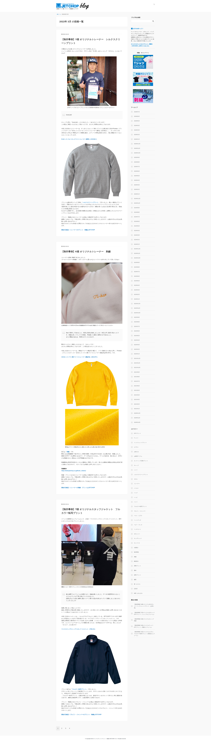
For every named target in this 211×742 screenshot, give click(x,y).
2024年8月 (137, 212)
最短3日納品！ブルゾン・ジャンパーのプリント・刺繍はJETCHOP (81, 714)
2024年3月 (137, 235)
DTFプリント (137, 433)
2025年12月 (137, 143)
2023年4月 (137, 285)
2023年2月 (137, 294)
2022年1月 (137, 353)
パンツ (135, 502)
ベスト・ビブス (138, 515)
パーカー (136, 488)
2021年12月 (137, 358)
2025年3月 (137, 185)
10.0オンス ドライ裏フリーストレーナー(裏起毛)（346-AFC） (79, 357)
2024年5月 (137, 226)
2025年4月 (137, 180)
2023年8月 (137, 267)
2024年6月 (137, 221)
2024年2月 (137, 239)
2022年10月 (137, 312)
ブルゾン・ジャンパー (140, 511)
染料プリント (137, 575)
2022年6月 (137, 331)
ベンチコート (137, 529)
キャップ (136, 465)
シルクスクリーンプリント (90, 202)
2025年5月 (137, 175)
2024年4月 (137, 230)
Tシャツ (136, 438)
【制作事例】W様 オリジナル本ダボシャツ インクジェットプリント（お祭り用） (144, 606)
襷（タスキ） (137, 584)
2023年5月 (137, 280)
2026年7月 (137, 111)
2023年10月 (137, 258)
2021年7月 (137, 381)
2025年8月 (137, 162)
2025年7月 (137, 166)
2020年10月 (137, 422)
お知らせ (136, 451)
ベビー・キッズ (138, 524)
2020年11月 (137, 417)
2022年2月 (137, 349)
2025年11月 (137, 148)
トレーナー (137, 483)
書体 (135, 570)
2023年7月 (137, 271)
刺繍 (68, 451)
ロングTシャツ (138, 538)
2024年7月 (137, 216)
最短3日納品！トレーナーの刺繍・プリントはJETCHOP (78, 487)
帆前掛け (136, 561)
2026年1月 (137, 139)
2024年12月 (137, 198)
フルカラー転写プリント (79, 689)
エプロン (136, 447)
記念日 (135, 588)
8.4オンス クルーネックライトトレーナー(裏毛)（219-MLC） (79, 139)
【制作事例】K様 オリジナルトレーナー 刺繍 (86, 251)
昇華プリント (137, 565)
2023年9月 (137, 262)
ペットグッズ (137, 520)
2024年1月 (137, 244)
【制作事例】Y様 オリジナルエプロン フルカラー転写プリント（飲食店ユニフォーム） (144, 633)
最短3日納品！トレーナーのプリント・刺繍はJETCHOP (78, 230)
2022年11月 (137, 308)
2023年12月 (137, 248)
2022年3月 (137, 344)
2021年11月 (137, 363)
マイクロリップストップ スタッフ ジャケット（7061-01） (78, 629)
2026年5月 (137, 121)
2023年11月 (137, 253)
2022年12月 (137, 303)
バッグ (135, 492)
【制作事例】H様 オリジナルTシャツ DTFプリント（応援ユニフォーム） (143, 626)
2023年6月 (137, 276)
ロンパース (137, 543)
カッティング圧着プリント (141, 460)
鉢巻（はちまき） (138, 593)
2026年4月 (137, 125)
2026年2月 (137, 134)
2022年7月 (137, 326)
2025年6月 (137, 171)
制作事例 (136, 552)
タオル (135, 479)
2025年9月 (137, 157)
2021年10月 (137, 367)
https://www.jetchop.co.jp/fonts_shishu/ (73, 470)
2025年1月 (137, 194)
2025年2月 (137, 189)
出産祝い (136, 547)
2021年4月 (137, 395)
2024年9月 (137, 207)
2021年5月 (137, 390)
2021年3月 (137, 399)
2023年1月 (137, 299)
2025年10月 (137, 153)
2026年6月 (137, 116)
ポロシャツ (137, 534)
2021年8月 (137, 376)
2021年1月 (137, 408)
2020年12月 (137, 413)
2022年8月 (137, 321)
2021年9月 (137, 372)
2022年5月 (137, 335)
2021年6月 (137, 385)
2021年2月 (137, 404)
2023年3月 (137, 290)
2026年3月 (137, 130)
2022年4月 (137, 340)
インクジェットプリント (140, 442)
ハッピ (135, 497)
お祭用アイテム (138, 456)
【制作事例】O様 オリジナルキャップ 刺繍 (144, 619)
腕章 (135, 579)
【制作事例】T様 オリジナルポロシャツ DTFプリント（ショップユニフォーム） (144, 613)
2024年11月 (137, 203)
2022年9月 (137, 317)
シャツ (135, 470)
